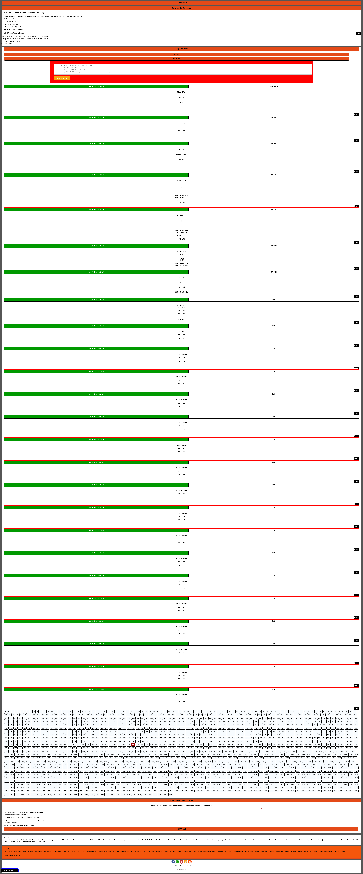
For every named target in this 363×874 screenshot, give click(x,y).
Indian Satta (58, 851)
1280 (282, 764)
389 (279, 724)
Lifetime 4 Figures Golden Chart (186, 851)
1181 (110, 761)
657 (79, 738)
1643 (75, 784)
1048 (123, 754)
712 (328, 738)
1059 (181, 754)
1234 (38, 764)
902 (129, 748)
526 (192, 731)
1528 (176, 777)
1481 (282, 774)
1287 (319, 764)
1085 (319, 754)
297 (215, 721)
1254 (144, 764)
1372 (59, 771)
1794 (165, 791)
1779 (86, 791)
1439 (59, 774)
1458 (160, 774)
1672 (229, 784)
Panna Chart (251, 848)
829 (151, 744)
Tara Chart (319, 848)
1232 (27, 764)
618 (256, 734)
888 (65, 748)
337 (43, 724)
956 (20, 751)
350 (102, 724)
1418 (303, 771)
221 (224, 718)
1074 (260, 754)
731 (61, 741)
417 (52, 728)
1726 (160, 787)
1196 (188, 761)
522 (174, 731)
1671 (223, 784)
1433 (27, 774)
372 (201, 724)
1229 (12, 764)
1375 (75, 771)
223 (233, 718)
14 (55, 711)
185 (61, 718)
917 (197, 748)
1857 (144, 794)
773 (251, 741)
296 (210, 721)
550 (301, 731)
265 (70, 721)
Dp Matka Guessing (296, 851)
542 (265, 731)
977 (115, 751)
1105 (69, 758)
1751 (292, 787)
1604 (223, 781)
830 (156, 744)
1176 (84, 761)
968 (74, 751)
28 (108, 711)
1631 (12, 784)
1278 (271, 764)
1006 (251, 751)
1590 (149, 781)
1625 (334, 781)
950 (347, 748)
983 (142, 751)
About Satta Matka (25, 848)
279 (133, 721)
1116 (126, 758)
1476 (255, 774)
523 (179, 731)
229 (260, 718)
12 (48, 711)
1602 (213, 781)
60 (229, 711)
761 (197, 741)
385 (260, 724)
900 (120, 748)
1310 (86, 768)
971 (88, 751)
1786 (123, 791)
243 (324, 718)
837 (188, 744)
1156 (333, 758)
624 (283, 734)
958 (29, 751)
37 (142, 711)
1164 (22, 761)
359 (142, 724)
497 (61, 731)
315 (297, 721)
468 (283, 728)
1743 (250, 787)
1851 (112, 794)
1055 (160, 754)
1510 (80, 777)
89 (339, 711)
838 (192, 744)
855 (269, 744)
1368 (38, 771)
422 (74, 728)
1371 (54, 771)
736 (83, 741)
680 (183, 738)
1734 (202, 787)
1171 (58, 761)
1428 (356, 771)
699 (269, 738)
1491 (335, 774)
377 (224, 724)
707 (306, 738)
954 (11, 751)
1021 (331, 751)
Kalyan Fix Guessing (310, 851)
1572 (54, 781)
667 (124, 738)
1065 (213, 754)
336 (38, 724)
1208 (251, 761)
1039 (75, 754)
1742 (244, 787)
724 (29, 741)
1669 (213, 784)
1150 (302, 758)
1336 (223, 768)
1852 (117, 794)
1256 (155, 764)
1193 (173, 761)
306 (256, 721)
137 (196, 715)
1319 (133, 768)
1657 (149, 784)
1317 (123, 768)
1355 (324, 768)
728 (47, 741)
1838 (43, 794)
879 (24, 748)
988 (165, 751)
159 (296, 715)
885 (52, 748)
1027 (12, 754)
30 (116, 711)
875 (6, 748)
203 (142, 718)
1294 (356, 764)
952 (356, 748)
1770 (38, 791)
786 (310, 741)
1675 (245, 784)
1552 (303, 777)
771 (242, 741)
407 (6, 728)
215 (197, 718)
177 (24, 718)
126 (146, 715)
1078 (282, 754)
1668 (207, 784)
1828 (345, 791)
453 (215, 728)
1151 (307, 758)
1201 (214, 761)
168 (336, 715)
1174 (74, 761)
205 (151, 718)
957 (24, 751)
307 (260, 721)
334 (29, 724)
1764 (6, 791)
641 (6, 738)
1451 (123, 774)
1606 (234, 781)
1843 (70, 794)
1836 (33, 794)
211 (179, 718)
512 (129, 731)
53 (203, 711)
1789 (139, 791)
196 (111, 718)
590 (129, 734)
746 (129, 741)
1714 (96, 787)
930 (256, 748)
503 (88, 731)
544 (274, 731)
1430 (12, 774)
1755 (313, 787)
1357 (334, 768)
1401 (213, 771)
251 (6, 721)
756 (174, 741)
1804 (218, 791)
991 (179, 751)
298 (220, 721)
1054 (155, 754)
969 (79, 751)
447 (188, 728)
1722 (139, 787)
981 (133, 751)
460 (247, 728)
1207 (246, 761)
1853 (123, 794)
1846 (86, 794)
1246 (102, 764)
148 (246, 715)
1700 (22, 787)
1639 (54, 784)
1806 (229, 791)
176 (20, 718)
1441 (70, 774)
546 (283, 731)
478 (328, 728)
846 (229, 744)
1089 (340, 754)
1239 (65, 764)
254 (20, 721)
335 (34, 724)
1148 (292, 758)
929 (251, 748)
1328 (181, 768)
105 (52, 715)
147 (241, 715)
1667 (202, 784)
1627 (345, 781)
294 (201, 721)
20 (78, 711)
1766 (17, 791)
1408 (250, 771)
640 (356, 734)
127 (150, 715)
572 (47, 734)
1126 (177, 758)
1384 (123, 771)
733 (70, 741)
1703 (38, 787)
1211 (267, 761)
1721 (133, 787)
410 (20, 728)
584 (102, 734)
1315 (112, 768)
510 (120, 731)
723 (24, 741)
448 (192, 728)
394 (301, 724)
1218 (304, 761)
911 (170, 748)
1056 (165, 754)
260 (47, 721)
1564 (12, 781)
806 (47, 744)
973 (97, 751)
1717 (112, 787)
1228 (6, 764)
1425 (340, 771)
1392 (165, 771)
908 (156, 748)
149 (250, 715)
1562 (356, 777)
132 (173, 715)
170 (346, 715)
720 (11, 741)
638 (347, 734)
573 (52, 734)
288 (174, 721)
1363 (12, 771)
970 (83, 751)
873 (351, 744)
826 (138, 744)
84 (320, 711)
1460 (170, 774)
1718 (117, 787)
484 (356, 728)
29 (112, 711)
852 (256, 744)
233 (278, 718)
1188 (147, 761)
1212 (273, 761)
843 (215, 744)
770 (238, 741)
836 (183, 744)
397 (315, 724)
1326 (170, 768)
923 (224, 748)
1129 (193, 758)
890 (74, 748)
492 (38, 731)
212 (183, 718)
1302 (43, 768)
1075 (266, 754)
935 (278, 748)
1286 (313, 764)
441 (160, 728)
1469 (218, 774)
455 (224, 728)
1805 (223, 791)
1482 (287, 774)
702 (283, 738)
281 (142, 721)
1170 (53, 761)
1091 (350, 754)
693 (242, 738)
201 (133, 718)
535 (233, 731)
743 (115, 741)
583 (97, 734)
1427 (350, 771)
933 (269, 748)
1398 (197, 771)
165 (323, 715)
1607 (239, 781)
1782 (102, 791)
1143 (266, 758)
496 (56, 731)
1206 (241, 761)
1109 (90, 758)
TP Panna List (280, 848)
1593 (165, 781)
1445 (91, 774)
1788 (133, 791)
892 (83, 748)
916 (192, 748)
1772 (49, 791)
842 (210, 744)
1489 (324, 774)
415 (42, 728)
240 (310, 718)
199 (124, 718)
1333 (207, 768)
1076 (271, 754)
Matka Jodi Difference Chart (166, 848)
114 (92, 715)
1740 (234, 787)
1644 (80, 784)
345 (79, 724)
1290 (335, 764)
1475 (250, 774)
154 (273, 715)
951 (351, 748)
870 (337, 744)
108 (65, 715)
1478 (266, 774)
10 (40, 711)
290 (183, 721)
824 (129, 744)
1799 (192, 791)
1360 (350, 768)
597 (161, 734)
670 (138, 738)
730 (56, 741)
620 (265, 734)
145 (232, 715)
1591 (155, 781)
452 (210, 728)
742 (111, 741)
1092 (356, 754)
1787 (128, 791)
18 (71, 711)
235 (288, 718)
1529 (181, 777)
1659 (160, 784)
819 (106, 744)
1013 (288, 751)
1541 (244, 777)
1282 (292, 764)
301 (233, 721)
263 (61, 721)
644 (20, 738)
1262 (186, 764)
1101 (49, 758)
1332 (202, 768)
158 (291, 715)
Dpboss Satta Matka (105, 851)
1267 (213, 764)
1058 (176, 754)
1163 (17, 761)
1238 (59, 764)
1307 (70, 768)
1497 (12, 777)
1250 (123, 764)
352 (111, 724)
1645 (86, 784)
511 (124, 731)
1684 (292, 784)
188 (74, 718)
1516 (112, 777)
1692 (335, 784)
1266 (207, 764)
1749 (281, 787)
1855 (133, 794)
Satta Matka (65, 848)
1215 (288, 761)
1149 (297, 758)
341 (61, 724)
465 (269, 728)
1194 (178, 761)
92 (350, 711)
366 (174, 724)
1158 (344, 758)
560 (347, 731)
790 (328, 741)
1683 (287, 784)
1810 (250, 791)
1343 (260, 768)
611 (224, 734)
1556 (324, 777)
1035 (54, 754)
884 (47, 748)
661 (97, 738)
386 (265, 724)
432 (120, 728)
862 (301, 744)
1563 (6, 781)
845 (224, 744)
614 (238, 734)
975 (106, 751)
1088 (335, 754)
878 (20, 748)
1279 (276, 764)
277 (124, 721)
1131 (203, 758)
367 (179, 724)
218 (210, 718)
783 (297, 741)
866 (319, 744)
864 (310, 744)
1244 (91, 764)
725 (34, 741)
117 (105, 715)
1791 (149, 791)
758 (183, 741)
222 (229, 718)
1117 (131, 758)
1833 (17, 794)
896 (102, 748)
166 (327, 715)
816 (92, 744)
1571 (49, 781)
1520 (133, 777)
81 (309, 711)
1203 (225, 761)
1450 (117, 774)
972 (93, 751)
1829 (350, 791)
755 (170, 741)
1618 (297, 781)
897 (106, 748)
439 (151, 728)
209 (170, 718)
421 (70, 728)
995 (197, 751)
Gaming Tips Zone (169, 851)
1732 (192, 787)
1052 (144, 754)
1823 (319, 791)
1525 (160, 777)
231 (269, 718)
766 (220, 741)
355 (124, 724)
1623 (324, 781)
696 (256, 738)
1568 (33, 781)
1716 (107, 787)
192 (93, 718)
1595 (176, 781)
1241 (75, 764)
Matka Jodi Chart (89, 848)
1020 (325, 751)
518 (156, 731)
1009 (267, 751)
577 (70, 734)
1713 (91, 787)
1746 (266, 787)
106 (56, 715)
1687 (308, 784)
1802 (207, 791)
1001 (225, 751)
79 (301, 711)
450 (201, 728)
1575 (70, 781)
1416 (292, 771)
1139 (245, 758)
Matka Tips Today (28, 851)
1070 (239, 754)
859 (288, 744)
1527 (170, 777)
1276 (260, 764)
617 (251, 734)
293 (197, 721)
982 (138, 751)
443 (170, 728)
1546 (271, 777)
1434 (33, 774)
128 (155, 715)
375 (215, 724)
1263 (192, 764)
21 (82, 711)
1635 (33, 784)
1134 (219, 758)
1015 (299, 751)
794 (347, 741)
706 (301, 738)
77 (294, 711)
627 (297, 734)
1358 (340, 768)
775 (260, 741)
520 (165, 731)
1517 (117, 777)
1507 (65, 777)
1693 (340, 784)
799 (15, 744)
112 (83, 715)
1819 (297, 791)
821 (115, 744)
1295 (6, 768)
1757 (324, 787)
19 (74, 711)
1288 (324, 764)
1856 (139, 794)
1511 (86, 777)
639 (351, 734)
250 (356, 718)
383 (251, 724)
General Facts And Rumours (51, 848)
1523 (149, 777)
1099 (38, 758)
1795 (170, 791)
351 (106, 724)
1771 (43, 791)
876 (11, 748)
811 (70, 744)
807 (52, 744)
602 (183, 734)
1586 (128, 781)
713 (333, 738)
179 (34, 718)
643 (15, 738)
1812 (260, 791)
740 (102, 741)
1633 (22, 784)
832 (165, 744)
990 (174, 751)
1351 (303, 768)
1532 (197, 777)
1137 (235, 758)
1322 (149, 768)
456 (229, 728)
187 (70, 718)
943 (315, 748)
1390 (155, 771)
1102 (54, 758)
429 (106, 728)
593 (142, 734)
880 (29, 748)
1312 (96, 768)
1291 (340, 764)
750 (147, 741)
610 (220, 734)
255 (24, 721)
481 (342, 728)
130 (164, 715)
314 (292, 721)
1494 (350, 774)
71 (271, 711)
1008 (262, 751)
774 (256, 741)
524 (183, 731)
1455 (144, 774)
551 (306, 731)
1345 (271, 768)
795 (351, 741)
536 (238, 731)
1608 (245, 781)
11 (44, 711)
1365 (22, 771)
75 (286, 711)
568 (29, 734)
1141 (255, 758)
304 (247, 721)
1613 (271, 781)
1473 (239, 774)
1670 (218, 784)
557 (333, 731)
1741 (239, 787)
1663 (181, 784)
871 (342, 744)
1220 (315, 761)
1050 (133, 754)
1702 (33, 787)
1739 (229, 787)
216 (201, 718)
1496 (6, 777)
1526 (165, 777)
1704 (43, 787)
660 (93, 738)
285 (161, 721)
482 (347, 728)
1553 (308, 777)
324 (337, 721)
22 (86, 711)
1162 (11, 761)
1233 (33, 764)
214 (192, 718)
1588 (139, 781)
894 (93, 748)
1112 (105, 758)
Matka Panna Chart (101, 848)
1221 (320, 761)
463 (260, 728)
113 (88, 715)
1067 (223, 754)
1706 (54, 787)
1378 (91, 771)
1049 (128, 754)
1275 (255, 764)
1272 (239, 764)
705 (297, 738)
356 (129, 724)
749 (142, 741)
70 (267, 711)
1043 (96, 754)
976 (111, 751)
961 (43, 751)
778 (274, 741)
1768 (27, 791)
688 (220, 738)
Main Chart (347, 848)
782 (292, 741)
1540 (239, 777)
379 (233, 724)
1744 (255, 787)
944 (319, 748)
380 (238, 724)
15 (59, 711)
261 (52, 721)
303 (242, 721)
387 (269, 724)
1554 (313, 777)
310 (274, 721)
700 (274, 738)
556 (328, 731)
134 (182, 715)
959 (34, 751)
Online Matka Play (91, 851)
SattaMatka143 (48, 851)
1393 (170, 771)
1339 (239, 768)
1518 (123, 777)
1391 (160, 771)
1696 (356, 784)
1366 (27, 771)
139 (205, 715)
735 (79, 741)
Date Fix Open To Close (138, 851)
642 (11, 738)
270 (93, 721)
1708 (65, 787)
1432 (22, 774)
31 (120, 711)
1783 (107, 791)
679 (179, 738)
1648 (102, 784)
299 (224, 721)
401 (333, 724)
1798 (186, 791)
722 (20, 741)
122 (128, 715)
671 (142, 738)
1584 (117, 781)
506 (102, 731)
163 (314, 715)
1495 (356, 774)
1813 (266, 791)
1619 (303, 781)
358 (138, 724)
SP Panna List (261, 848)
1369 (43, 771)
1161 (6, 761)
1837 (38, 794)
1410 (260, 771)
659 (88, 738)
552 (310, 731)
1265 (202, 764)
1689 (319, 784)
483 (351, 728)
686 (210, 738)
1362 (6, 771)
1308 (75, 768)
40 (154, 711)
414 (38, 728)
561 (351, 731)
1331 (197, 768)
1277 (266, 764)
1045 (107, 754)
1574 (65, 781)
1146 (281, 758)
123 (132, 715)
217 (206, 718)
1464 (192, 774)
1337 (229, 768)
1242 (80, 764)
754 (165, 741)
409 (15, 728)
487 (15, 731)
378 (229, 724)
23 (89, 711)
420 (65, 728)
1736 (213, 787)
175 (15, 718)
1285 (308, 764)
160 (300, 715)
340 (56, 724)
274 (111, 721)
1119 (141, 758)
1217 (299, 761)
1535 (213, 777)
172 (355, 715)
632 (319, 734)
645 (24, 738)
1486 (308, 774)
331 (15, 724)
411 (24, 728)
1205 (236, 761)
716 (347, 738)
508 (111, 731)
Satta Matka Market (70, 851)
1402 (218, 771)
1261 (181, 764)
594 (147, 734)
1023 (341, 751)
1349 (292, 768)
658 (83, 738)
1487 (313, 774)
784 (301, 741)
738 (93, 741)
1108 (85, 758)
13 (52, 711)
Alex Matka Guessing (282, 851)
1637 (43, 784)
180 (38, 718)
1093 (6, 758)
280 (138, 721)
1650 (112, 784)
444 (174, 728)
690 (229, 738)
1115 (121, 758)
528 (201, 731)
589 (124, 734)
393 (297, 724)
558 (337, 731)
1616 (287, 781)
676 (165, 738)
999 (215, 751)
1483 (292, 774)
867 (324, 744)
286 (165, 721)
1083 (308, 754)
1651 (117, 784)
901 (124, 748)
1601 (207, 781)
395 (306, 724)
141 (214, 715)
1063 (202, 754)
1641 (65, 784)
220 (219, 718)
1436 (43, 774)
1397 (192, 771)
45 (173, 711)
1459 (165, 774)
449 (197, 728)
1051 (139, 754)
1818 (292, 791)
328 (356, 721)
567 (24, 734)
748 (138, 741)
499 (70, 731)
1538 (229, 777)
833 (170, 744)
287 (170, 721)
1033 (43, 754)
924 (229, 748)
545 (278, 731)
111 (79, 715)
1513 (96, 777)
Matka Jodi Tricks (181, 848)
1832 (12, 794)
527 (197, 731)
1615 (281, 781)
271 (97, 721)
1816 (281, 791)
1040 (80, 754)
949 (342, 748)
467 (278, 728)
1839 (49, 794)
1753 (303, 787)
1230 (17, 764)
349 (97, 724)
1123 (162, 758)
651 (52, 738)
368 (183, 724)
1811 (255, 791)
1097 (27, 758)
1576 (75, 781)
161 (305, 715)
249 (351, 718)
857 (278, 744)
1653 (128, 784)
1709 (70, 787)
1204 (230, 761)
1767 (22, 791)
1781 (96, 791)
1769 (33, 791)
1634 (27, 784)
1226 (347, 761)
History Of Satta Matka (11, 848)
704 (292, 738)
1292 (345, 764)
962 (47, 751)
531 (215, 731)
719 (6, 741)
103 (43, 715)
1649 (107, 784)
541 (260, 731)
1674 (239, 784)
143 (223, 715)
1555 (319, 777)
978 (120, 751)
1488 (319, 774)
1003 (235, 751)
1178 (95, 761)
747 (133, 741)
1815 (276, 791)
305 (251, 721)
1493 (345, 774)
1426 (345, 771)
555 (324, 731)
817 (97, 744)
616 (247, 734)
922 (219, 748)
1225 (341, 761)
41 (158, 711)
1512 (91, 777)
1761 (345, 787)
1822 (313, 791)
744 (120, 741)
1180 (105, 761)
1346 (276, 768)
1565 (17, 781)
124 (137, 715)
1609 (250, 781)
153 (268, 715)
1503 (43, 777)
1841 (59, 794)
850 (247, 744)
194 (102, 718)
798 (11, 744)
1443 (80, 774)
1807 (234, 791)
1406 (239, 771)
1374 (70, 771)
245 (333, 718)
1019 (320, 751)
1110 (95, 758)
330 (11, 724)
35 (135, 711)
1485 (303, 774)
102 (38, 715)
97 (17, 715)
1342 (255, 768)
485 (6, 731)
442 (165, 728)
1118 (136, 758)
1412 (271, 771)
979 (124, 751)
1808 (239, 791)
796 (356, 741)
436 (138, 728)
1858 (149, 794)
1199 (204, 761)
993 (188, 751)
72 (275, 711)
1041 (86, 754)
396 (310, 724)
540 (256, 731)
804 (38, 744)
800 (20, 744)
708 (310, 738)
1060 (186, 754)
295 (206, 721)
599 (170, 734)
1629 (356, 781)
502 (83, 731)
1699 (17, 787)
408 (11, 728)
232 (274, 718)
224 (238, 718)
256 (29, 721)
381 (242, 724)
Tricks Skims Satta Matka (154, 851)
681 (188, 738)
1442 (75, 774)
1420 (313, 771)
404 (347, 724)
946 (328, 748)
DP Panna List (37, 848)
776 (265, 741)
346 (83, 724)
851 (251, 744)
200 (129, 718)
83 (316, 711)
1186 (136, 761)
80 (305, 711)
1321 (144, 768)
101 (34, 715)
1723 (144, 787)
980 (129, 751)
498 (65, 731)
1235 (43, 764)
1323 (154, 768)
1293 (350, 764)
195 (106, 718)
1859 (155, 794)
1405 (234, 771)
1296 (12, 768)
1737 (218, 787)
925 (233, 748)
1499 (22, 777)
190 (83, 718)
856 (274, 744)
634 (328, 734)
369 (188, 724)
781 (288, 741)
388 (274, 724)
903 (133, 748)
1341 (250, 768)
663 (106, 738)
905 (142, 748)
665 (115, 738)
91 (347, 711)
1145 (276, 758)
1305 (59, 768)
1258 (165, 764)
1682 (282, 784)
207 (161, 718)
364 (165, 724)
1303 (49, 768)
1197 (193, 761)
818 (101, 744)
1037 (65, 754)
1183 (121, 761)
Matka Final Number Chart (132, 848)
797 (6, 744)
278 (129, 721)
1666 (197, 784)
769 (233, 741)
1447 (102, 774)
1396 (186, 771)
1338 (234, 768)
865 (315, 744)
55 (210, 711)
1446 (96, 774)
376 (220, 724)
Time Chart (338, 848)
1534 (207, 777)
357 (133, 724)
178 (29, 718)
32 (123, 711)
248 (347, 718)
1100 (43, 758)
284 (156, 721)
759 (188, 741)
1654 (133, 784)
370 (192, 724)
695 (251, 738)
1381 (107, 771)
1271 (234, 764)
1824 (324, 791)
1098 (33, 758)
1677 (255, 784)
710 (319, 738)
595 (151, 734)
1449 (112, 774)
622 (274, 734)
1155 (328, 758)
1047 (117, 754)
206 (156, 718)
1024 (347, 751)
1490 (329, 774)
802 (29, 744)
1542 (250, 777)
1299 (27, 768)
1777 (75, 791)
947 (333, 748)
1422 (324, 771)
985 (151, 751)
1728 (170, 787)
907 (151, 748)
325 (342, 721)
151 (259, 715)
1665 (192, 784)
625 (288, 734)
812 (74, 744)
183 (52, 718)
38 (146, 711)
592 (138, 734)
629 (306, 734)
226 (247, 718)
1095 (17, 758)
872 (347, 744)
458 (238, 728)
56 (214, 711)
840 (201, 744)
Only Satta (81, 851)
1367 (33, 771)
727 (43, 741)
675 (161, 738)
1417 (297, 771)
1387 (139, 771)
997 (206, 751)
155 (278, 715)
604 (192, 734)
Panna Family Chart (240, 848)
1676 (250, 784)
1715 (102, 787)
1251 (128, 764)
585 (106, 734)
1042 (91, 754)
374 (210, 724)
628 (301, 734)
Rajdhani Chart (328, 848)
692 (238, 738)
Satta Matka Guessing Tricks (206, 851)
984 (147, 751)
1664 (186, 784)
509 (115, 731)
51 (195, 711)
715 (342, 738)
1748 (276, 787)
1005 (246, 751)
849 (242, 744)
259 (43, 721)
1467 (207, 774)
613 (233, 734)
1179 (100, 761)
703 (288, 738)
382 (247, 724)
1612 (266, 781)
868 (328, 744)
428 (101, 728)
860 (292, 744)
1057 (170, 754)
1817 (287, 791)
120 (119, 715)
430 (111, 728)
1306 (65, 768)
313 (288, 721)
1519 (128, 777)
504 (93, 731)
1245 (96, 764)
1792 (155, 791)
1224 (336, 761)
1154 (323, 758)
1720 (128, 787)
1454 (139, 774)
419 (61, 728)
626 (292, 734)
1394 (176, 771)
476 (319, 728)
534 (229, 731)
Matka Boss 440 (238, 851)
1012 (283, 751)
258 (38, 721)
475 (315, 728)
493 (43, 731)
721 (15, 741)
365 (170, 724)
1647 (96, 784)
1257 (160, 764)
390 (283, 724)
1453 (133, 774)
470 (292, 728)
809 (61, 744)
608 (210, 734)
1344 (266, 768)
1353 (313, 768)
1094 (12, 758)
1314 (107, 768)
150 (255, 715)
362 (156, 724)
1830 (356, 791)
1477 (260, 774)
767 (224, 741)
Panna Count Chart (210, 848)
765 (215, 741)
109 (70, 715)
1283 (297, 764)
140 (209, 715)
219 (215, 718)
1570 (43, 781)
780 (283, 741)
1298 (22, 768)
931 (260, 748)
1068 (229, 754)
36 (139, 711)
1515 (107, 777)
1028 (17, 754)
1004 (241, 751)
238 (301, 718)
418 (56, 728)
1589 (144, 781)
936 (283, 748)
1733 (197, 787)
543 (269, 731)
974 (102, 751)
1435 (38, 774)
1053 (149, 754)
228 (256, 718)
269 (88, 721)
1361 (356, 768)
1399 (202, 771)
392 (292, 724)
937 (288, 748)
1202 (220, 761)
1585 (123, 781)
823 (124, 744)
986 (156, 751)
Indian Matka (8, 851)
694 (247, 738)
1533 (202, 777)
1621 (313, 781)
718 (356, 738)
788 (319, 741)
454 (219, 728)
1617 (292, 781)
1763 (356, 787)
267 (79, 721)
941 (306, 748)
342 (65, 724)
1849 (102, 794)
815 (88, 744)
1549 (287, 777)
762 (201, 741)
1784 (112, 791)
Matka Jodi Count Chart (149, 848)
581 (88, 734)
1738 (223, 787)
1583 (112, 781)
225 (242, 718)
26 (101, 711)
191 (88, 718)
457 (233, 728)
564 (11, 734)
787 (315, 741)
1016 (304, 751)
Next (170, 794)
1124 (167, 758)
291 (188, 721)
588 (120, 734)
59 (226, 711)
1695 (350, 784)
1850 (107, 794)
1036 (59, 754)
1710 (75, 787)
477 (324, 728)
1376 (80, 771)
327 (351, 721)
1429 (6, 774)
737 (88, 741)
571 (43, 734)
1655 (139, 784)
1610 (255, 781)
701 (279, 738)
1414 (281, 771)
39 (150, 711)
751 (151, 741)
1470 (223, 774)
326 (347, 721)
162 (309, 715)
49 (188, 711)
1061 (192, 754)
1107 (80, 758)
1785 (117, 791)
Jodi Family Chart (76, 848)
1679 (266, 784)
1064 (207, 754)
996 (201, 751)
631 (315, 734)
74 (282, 711)
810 (65, 744)
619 (260, 734)
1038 (70, 754)
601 (179, 734)
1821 (308, 791)
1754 (308, 787)
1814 (271, 791)
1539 (234, 777)
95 (10, 715)
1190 (157, 761)
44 (169, 711)
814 (83, 744)
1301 (38, 768)
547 (288, 731)
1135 (224, 758)
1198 (199, 761)
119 (114, 715)
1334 (213, 768)
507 (106, 731)
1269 (223, 764)
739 (97, 741)
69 (263, 711)
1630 (6, 784)
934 (274, 748)
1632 (17, 784)
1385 (128, 771)
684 (201, 738)
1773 (54, 791)
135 (187, 715)
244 (328, 718)
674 (156, 738)
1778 (80, 791)
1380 (102, 771)
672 (147, 738)
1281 (287, 764)
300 (229, 721)
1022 (336, 751)
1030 (27, 754)
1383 (117, 771)
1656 (144, 784)
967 (70, 751)
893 (88, 748)
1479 (271, 774)
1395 (181, 771)
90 (343, 711)
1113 (111, 758)
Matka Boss (38, 851)
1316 (117, 768)
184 (56, 718)
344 (74, 724)
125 (141, 715)
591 (133, 734)
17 (67, 711)
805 (43, 744)
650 (47, 738)
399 (324, 724)
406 (356, 724)
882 (38, 748)
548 (292, 731)
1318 (128, 768)
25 (97, 711)
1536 (218, 777)
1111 (100, 758)
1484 (297, 774)
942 (310, 748)
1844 (75, 794)
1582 (107, 781)
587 (115, 734)
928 (247, 748)
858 (283, 744)
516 (147, 731)
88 (335, 711)
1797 (181, 791)
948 (337, 748)
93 (354, 711)
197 (115, 718)
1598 (192, 781)
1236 (49, 764)
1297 (17, 768)
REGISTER (176, 59)
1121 (151, 758)
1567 (27, 781)
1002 (230, 751)
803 (34, 744)
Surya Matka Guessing (267, 851)
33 (127, 711)
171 (350, 715)
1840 (54, 794)
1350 (297, 768)
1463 (186, 774)
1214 (283, 761)
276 (120, 721)
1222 (325, 761)
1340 (244, 768)
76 (290, 711)
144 (228, 715)
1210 (262, 761)
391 (288, 724)
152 (264, 715)
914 (183, 748)
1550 (292, 777)
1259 (170, 764)
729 (52, 741)
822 (120, 744)
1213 (278, 761)
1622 (319, 781)
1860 (160, 794)
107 (61, 715)
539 (251, 731)
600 (174, 734)
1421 (319, 771)
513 (133, 731)
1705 (49, 787)
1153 (318, 758)
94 (6, 715)
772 (247, 741)
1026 (6, 754)
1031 (33, 754)
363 (161, 724)
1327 (176, 768)
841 (206, 744)
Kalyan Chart (301, 848)
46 (176, 711)
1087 (329, 754)
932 (265, 748)
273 (106, 721)
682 (192, 738)
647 (34, 738)
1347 (281, 768)
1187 (141, 761)
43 (165, 711)
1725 (154, 787)
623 (278, 734)
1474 (245, 774)
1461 (176, 774)
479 (333, 728)
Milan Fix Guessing (339, 851)
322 (328, 721)
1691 (329, 784)
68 (260, 711)
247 (342, 718)
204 (147, 718)
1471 (229, 774)
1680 (271, 784)
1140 (250, 758)
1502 (38, 777)
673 (151, 738)
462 (256, 728)
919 (206, 748)
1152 (313, 758)
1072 (250, 754)
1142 (261, 758)
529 (206, 731)
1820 (303, 791)
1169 (48, 761)
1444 (86, 774)
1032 (38, 754)
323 (333, 721)
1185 (131, 761)
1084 (313, 754)
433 (124, 728)
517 (151, 731)
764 (210, 741)
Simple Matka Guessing (252, 851)
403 (342, 724)
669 (133, 738)
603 (188, 734)
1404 (229, 771)
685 (206, 738)
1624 (329, 781)
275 (115, 721)
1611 (260, 781)
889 (70, 748)
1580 (96, 781)
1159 (349, 758)
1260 (176, 764)
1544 (260, 777)
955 (15, 751)
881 (34, 748)
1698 (12, 787)
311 (279, 721)
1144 (271, 758)
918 (201, 748)
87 (331, 711)
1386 (133, 771)
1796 (176, 791)
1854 (128, 794)
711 (324, 738)
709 (315, 738)
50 (192, 711)
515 (142, 731)
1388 (144, 771)
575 (61, 734)
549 (297, 731)
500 (74, 731)
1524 (154, 777)
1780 (91, 791)
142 (219, 715)
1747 (271, 787)
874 (356, 744)
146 (237, 715)
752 (156, 741)
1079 (287, 754)
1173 (69, 761)
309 (269, 721)
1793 (160, 791)
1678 (260, 784)
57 (218, 711)
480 (337, 728)
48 (184, 711)
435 (133, 728)
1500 (27, 777)
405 (351, 724)
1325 (165, 768)
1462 (181, 774)
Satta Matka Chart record (12, 855)
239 (306, 718)
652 (56, 738)
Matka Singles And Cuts (196, 848)
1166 (32, 761)
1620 (308, 781)
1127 (183, 758)
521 (170, 731)
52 (199, 711)
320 (319, 721)
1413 (276, 771)
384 (256, 724)
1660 (165, 784)
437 (142, 728)
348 (93, 724)
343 (70, 724)
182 (47, 718)
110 (74, 715)
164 (318, 715)
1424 (334, 771)
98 (21, 715)
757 (179, 741)
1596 (181, 781)
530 (210, 731)
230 (265, 718)
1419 (308, 771)
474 (310, 728)
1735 (207, 787)
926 (238, 748)
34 (131, 711)
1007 (257, 751)
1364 (17, 771)
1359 (345, 768)
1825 (329, 791)
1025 (352, 751)
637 (342, 734)
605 (197, 734)
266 (74, 721)
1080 (292, 754)
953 (6, 751)
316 (301, 721)
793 (342, 741)
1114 (116, 758)
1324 (160, 768)
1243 (86, 764)
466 (274, 728)
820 (111, 744)
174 (11, 718)
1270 (229, 764)
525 (188, 731)
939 (297, 748)
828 (147, 744)
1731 (186, 787)
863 (306, 744)
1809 (245, 791)
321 (324, 721)
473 (306, 728)
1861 (165, 794)
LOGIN (176, 54)
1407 (245, 771)
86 (328, 711)
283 (151, 721)
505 (97, 731)
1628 (350, 781)
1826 (334, 791)
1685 (297, 784)
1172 (63, 761)
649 (43, 738)
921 (215, 748)
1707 (59, 787)
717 (351, 738)
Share (358, 33)
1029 (22, 754)
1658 (155, 784)
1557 (329, 777)
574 (56, 734)
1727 (165, 787)
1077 (276, 754)
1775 (65, 791)
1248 (112, 764)
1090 (345, 754)
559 (342, 731)
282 (147, 721)
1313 (102, 768)
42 (161, 711)
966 (65, 751)
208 (165, 718)
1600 (202, 781)
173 (6, 718)
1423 (329, 771)
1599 (197, 781)
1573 (59, 781)
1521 (139, 777)
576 (65, 734)
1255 (149, 764)
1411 (266, 771)
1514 (102, 777)
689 (224, 738)
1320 (139, 768)
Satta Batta (17, 851)
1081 (297, 754)
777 (269, 741)
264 (65, 721)
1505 (54, 777)
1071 (245, 754)
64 (244, 711)
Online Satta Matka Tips (224, 851)
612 (229, 734)
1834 (22, 794)
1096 (22, 758)
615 (242, 734)
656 (74, 738)
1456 (149, 774)
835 (179, 744)
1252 (133, 764)
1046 (112, 754)
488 (20, 731)
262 (56, 721)
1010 (273, 751)
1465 (197, 774)
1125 (172, 758)
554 (319, 731)
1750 (287, 787)
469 (288, 728)
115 (96, 715)
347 (88, 724)
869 (333, 744)
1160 (354, 758)
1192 (167, 761)
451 (206, 728)
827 (142, 744)
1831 (6, 794)
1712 (86, 787)
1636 (38, 784)
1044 (102, 754)
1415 (287, 771)
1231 (22, 764)
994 (192, 751)
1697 (6, 787)
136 (191, 715)
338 (47, 724)
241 (315, 718)
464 (265, 728)
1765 (12, 791)
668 (129, 738)
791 (333, 741)
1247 (107, 764)
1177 (89, 761)
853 (260, 744)
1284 (303, 764)
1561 (350, 777)
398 (319, 724)
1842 (65, 794)
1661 (170, 784)
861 (297, 744)
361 (151, 724)
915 (188, 748)
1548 (281, 777)
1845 (80, 794)
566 (20, 734)
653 (61, 738)
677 (170, 738)
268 (83, 721)
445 (179, 728)
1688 (313, 784)
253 (15, 721)
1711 (80, 787)
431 (115, 728)
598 (165, 734)
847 (233, 744)
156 (282, 715)
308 (265, 721)
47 (180, 711)
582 (93, 734)
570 (38, 734)
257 (34, 721)
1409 (255, 771)
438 (147, 728)
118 (110, 715)
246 (337, 718)
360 (147, 724)
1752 (297, 787)
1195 (183, 761)
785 (306, 741)
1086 (324, 754)
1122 (157, 758)
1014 (294, 751)
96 (13, 715)
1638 (49, 784)
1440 (65, 774)
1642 (70, 784)
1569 (38, 781)
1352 (308, 768)
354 (120, 724)
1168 (43, 761)
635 (333, 734)
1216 (294, 761)
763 (206, 741)
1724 (149, 787)
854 (265, 744)
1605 (229, 781)
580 (83, 734)
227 (251, 718)
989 (170, 751)
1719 (123, 787)
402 (338, 724)
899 (115, 748)
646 (29, 738)
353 (115, 724)
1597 (186, 781)
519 (160, 731)
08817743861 (181, 829)
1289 (329, 764)
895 (97, 748)
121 (123, 715)
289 (179, 721)
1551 (297, 777)
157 (287, 715)
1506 (59, 777)
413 (33, 728)
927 (242, 748)
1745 (260, 787)
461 (251, 728)
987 (161, 751)
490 (29, 731)
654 (65, 738)
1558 (334, 777)
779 (279, 741)
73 (279, 711)
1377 (86, 771)
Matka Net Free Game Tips (121, 851)
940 (301, 748)
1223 (331, 761)
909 (161, 748)
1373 (65, 771)
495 (52, 731)
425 (88, 728)
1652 (123, 784)
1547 (276, 777)
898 (111, 748)
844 (219, 744)
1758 (329, 787)
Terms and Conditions (186, 866)
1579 (91, 781)
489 (24, 731)
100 (29, 715)
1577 (80, 781)
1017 (309, 751)
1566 (22, 781)
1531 (192, 777)
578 (74, 734)
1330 (192, 768)
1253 (139, 764)
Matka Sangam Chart (115, 848)
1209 (257, 761)
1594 (170, 781)
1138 (240, 758)
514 (138, 731)
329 (6, 724)
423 (79, 728)
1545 (266, 777)
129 (160, 715)
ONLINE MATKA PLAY (9, 870)
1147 (287, 758)
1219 (310, 761)
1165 (27, 761)
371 (197, 724)
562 (356, 731)
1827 (340, 791)
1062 (197, 754)
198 (120, 718)
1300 (33, 768)
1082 (303, 754)
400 (328, 724)
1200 (209, 761)
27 (105, 711)
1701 (27, 787)
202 (138, 718)
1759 (334, 787)
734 (74, 741)
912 (174, 748)
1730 (181, 787)
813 (79, 744)
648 (38, 738)
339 (52, 724)
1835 (27, 794)
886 (56, 748)
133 (178, 715)
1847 (91, 794)
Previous (7, 711)
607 (206, 734)
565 (15, 734)
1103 (59, 758)
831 (160, 744)
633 (324, 734)
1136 (229, 758)
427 (97, 728)
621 (269, 734)
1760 (340, 787)
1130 (198, 758)
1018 (315, 751)
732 (65, 741)
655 (70, 738)
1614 (276, 781)
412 (29, 728)
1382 (112, 771)
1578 (86, 781)
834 (174, 744)
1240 (70, 764)
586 (111, 734)
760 (192, 741)
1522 (144, 777)
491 (34, 731)
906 (147, 748)
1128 (188, 758)
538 (247, 731)
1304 (54, 768)
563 (6, 734)
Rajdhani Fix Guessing (325, 851)
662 (102, 738)
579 (79, 734)
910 (165, 748)
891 (79, 748)
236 (292, 718)
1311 (91, 768)
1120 (146, 758)
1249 (117, 764)
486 (11, 731)
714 (337, 738)
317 (306, 721)
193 (97, 718)
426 (92, 728)
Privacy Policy (174, 866)
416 (47, 728)
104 (47, 715)
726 (38, 741)
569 (34, 734)
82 (313, 711)
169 (341, 715)
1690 (324, 784)
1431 (17, 774)
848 (238, 744)
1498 (17, 777)
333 (24, 724)
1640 (59, 784)
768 (229, 741)
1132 (209, 758)
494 (47, 731)
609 (215, 734)
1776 (70, 791)
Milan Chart (310, 848)
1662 (176, 784)
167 (332, 715)
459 (242, 728)
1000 (220, 751)
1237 (54, 764)
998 (210, 751)
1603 (218, 781)
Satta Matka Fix (291, 848)
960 (38, 751)
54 (207, 711)
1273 (245, 764)
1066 (218, 754)
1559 (340, 777)
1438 (54, 774)
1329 (186, 768)
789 (324, 741)
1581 (102, 781)
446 (183, 728)
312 (283, 721)
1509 (75, 777)
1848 (96, 794)
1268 (218, 764)
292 (192, 721)
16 (63, 711)
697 (260, 738)
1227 (352, 761)
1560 (345, 777)
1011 (278, 751)
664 (111, 738)
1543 (255, 777)
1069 (234, 754)
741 (106, 741)
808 (56, 744)
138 (200, 715)
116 (101, 715)
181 (43, 718)
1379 (96, 771)
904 (138, 748)
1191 (162, 761)
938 (292, 748)
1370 (49, 771)
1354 (319, 768)
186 (65, 718)
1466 (202, 774)
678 (174, 738)
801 (24, 744)
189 (79, 718)
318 (310, 721)
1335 (218, 768)
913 (179, 748)
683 (197, 738)
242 (319, 718)
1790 (144, 791)
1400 (207, 771)
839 (197, 744)
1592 (160, 781)
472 (301, 728)
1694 (345, 784)
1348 (287, 768)
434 (129, 728)
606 (201, 734)
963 (52, 751)
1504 (49, 777)
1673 (234, 784)
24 (93, 711)
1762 (350, 787)
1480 (276, 774)
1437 (49, 774)
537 (242, 731)
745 (124, 741)
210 (174, 718)
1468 (213, 774)
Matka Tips (271, 848)
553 (315, 731)
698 (265, 738)
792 (338, 741)
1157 (339, 758)
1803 (213, 791)
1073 (255, 754)
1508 (70, 777)
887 (61, 748)
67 (256, 711)
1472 (234, 774)
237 (297, 718)
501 (79, 731)
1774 (59, 791)
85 (324, 711)
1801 (202, 791)
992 (183, 751)
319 (315, 721)
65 (248, 711)
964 (56, 751)
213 (188, 718)
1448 (107, 774)
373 (206, 724)
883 (43, 748)
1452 (128, 774)
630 (310, 734)
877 (15, 748)
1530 (186, 777)
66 (252, 711)
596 (156, 734)
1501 (33, 777)
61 (233, 711)
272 (102, 721)
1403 (223, 771)
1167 (37, 761)
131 (169, 715)
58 (222, 711)
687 (215, 738)
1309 (80, 768)
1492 (340, 774)
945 (324, 748)
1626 (340, 781)
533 (224, 731)
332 (20, 724)
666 (120, 738)
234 (283, 718)
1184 (126, 761)
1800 (197, 791)
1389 (149, 771)
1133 (214, 758)
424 (83, 728)
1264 (197, 764)
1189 (152, 761)
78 (297, 711)
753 (161, 741)
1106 (75, 758)
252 (11, 721)
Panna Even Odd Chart (225, 848)
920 (210, 748)
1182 (115, 761)
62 (237, 711)
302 (238, 721)
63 (241, 711)
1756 (319, 787)
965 (61, 751)
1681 (276, 784)
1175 (79, 761)
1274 (250, 764)
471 (297, 728)
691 (233, 738)
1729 (176, 787)
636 (337, 734)
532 (219, 731)
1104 (64, 758)
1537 (223, 777)
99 (25, 715)
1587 (133, 781)
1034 (49, 754)
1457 (155, 774)
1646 (91, 784)
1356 (329, 768)
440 (156, 728)
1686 (303, 784)
